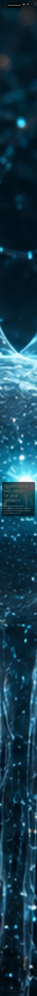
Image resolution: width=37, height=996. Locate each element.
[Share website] (27, 4)
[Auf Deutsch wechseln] (24, 4)
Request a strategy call (14, 991)
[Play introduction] (31, 4)
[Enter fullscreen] (35, 4)
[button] (5, 5)
